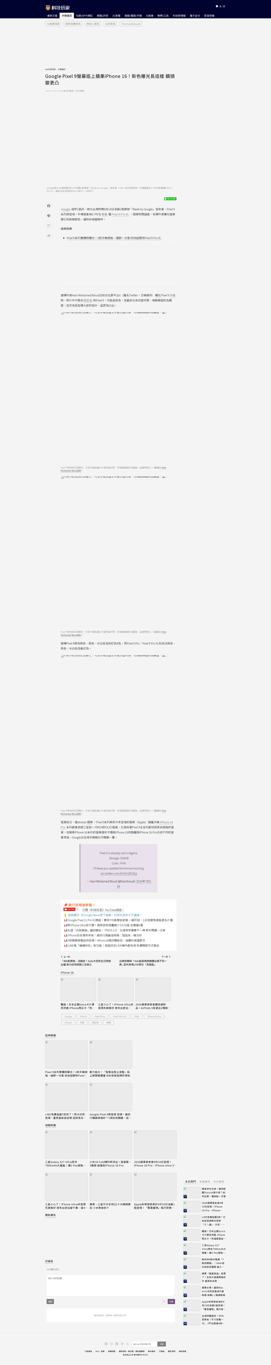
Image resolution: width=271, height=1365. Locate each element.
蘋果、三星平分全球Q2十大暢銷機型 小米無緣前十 (110, 1205)
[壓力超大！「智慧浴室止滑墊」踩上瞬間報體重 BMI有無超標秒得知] (111, 1055)
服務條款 (122, 1351)
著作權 (131, 1351)
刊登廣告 (88, 1351)
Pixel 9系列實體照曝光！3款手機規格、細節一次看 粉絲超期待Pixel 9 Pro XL (114, 238)
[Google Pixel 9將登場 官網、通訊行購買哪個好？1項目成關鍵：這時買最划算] (111, 1097)
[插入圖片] (164, 1301)
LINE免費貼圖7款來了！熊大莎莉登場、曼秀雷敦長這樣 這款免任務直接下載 (65, 1116)
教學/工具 (163, 15)
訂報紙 (161, 1351)
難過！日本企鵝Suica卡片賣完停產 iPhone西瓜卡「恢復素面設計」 (78, 1006)
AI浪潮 (149, 15)
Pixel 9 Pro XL (119, 1016)
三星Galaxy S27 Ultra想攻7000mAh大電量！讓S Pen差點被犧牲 (65, 1163)
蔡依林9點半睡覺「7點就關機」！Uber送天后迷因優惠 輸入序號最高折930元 (213, 1263)
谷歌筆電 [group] (110, 24)
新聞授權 (111, 1351)
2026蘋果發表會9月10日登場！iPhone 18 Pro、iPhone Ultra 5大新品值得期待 (154, 1163)
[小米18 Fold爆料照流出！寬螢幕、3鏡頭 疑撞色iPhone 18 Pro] (111, 1144)
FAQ (97, 1351)
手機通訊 (67, 15)
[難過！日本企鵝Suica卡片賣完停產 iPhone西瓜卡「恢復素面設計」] (78, 989)
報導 (90, 822)
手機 (82, 1022)
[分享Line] (48, 215)
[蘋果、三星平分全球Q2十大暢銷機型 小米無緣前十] (111, 1187)
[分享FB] (48, 205)
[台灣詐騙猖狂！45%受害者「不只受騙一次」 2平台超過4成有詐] (191, 1319)
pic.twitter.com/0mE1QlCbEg (119, 873)
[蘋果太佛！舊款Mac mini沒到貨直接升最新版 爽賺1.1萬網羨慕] (191, 1291)
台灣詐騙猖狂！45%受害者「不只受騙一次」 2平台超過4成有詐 (213, 1319)
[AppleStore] (127, 1344)
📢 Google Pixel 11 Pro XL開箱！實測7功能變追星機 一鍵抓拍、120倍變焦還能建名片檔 (118, 920)
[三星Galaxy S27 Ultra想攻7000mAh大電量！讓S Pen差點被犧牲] (66, 1144)
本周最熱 (204, 1181)
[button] (220, 6)
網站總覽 (182, 1351)
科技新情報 (179, 15)
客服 (102, 1351)
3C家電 (116, 15)
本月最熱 (218, 1181)
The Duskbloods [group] (131, 24)
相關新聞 (50, 1125)
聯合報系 (151, 1351)
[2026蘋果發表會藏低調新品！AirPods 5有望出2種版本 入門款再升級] (153, 989)
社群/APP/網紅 (84, 15)
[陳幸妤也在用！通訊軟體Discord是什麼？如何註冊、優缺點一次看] (191, 1192)
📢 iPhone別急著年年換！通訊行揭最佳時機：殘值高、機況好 (103, 935)
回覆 (171, 1301)
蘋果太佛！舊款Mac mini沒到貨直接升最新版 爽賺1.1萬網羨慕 (213, 1291)
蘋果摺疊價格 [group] (73, 24)
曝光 (158, 295)
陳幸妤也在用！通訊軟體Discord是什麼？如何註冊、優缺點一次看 (214, 1192)
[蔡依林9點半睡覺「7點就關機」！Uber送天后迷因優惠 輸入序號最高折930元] (191, 1263)
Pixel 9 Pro (100, 1016)
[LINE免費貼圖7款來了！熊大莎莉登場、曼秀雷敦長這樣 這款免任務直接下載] (66, 1097)
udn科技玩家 (50, 69)
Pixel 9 (83, 1016)
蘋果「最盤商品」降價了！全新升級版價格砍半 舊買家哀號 (214, 1277)
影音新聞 (209, 15)
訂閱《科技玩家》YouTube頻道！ (103, 910)
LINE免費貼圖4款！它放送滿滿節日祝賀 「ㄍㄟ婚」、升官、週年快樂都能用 (214, 1220)
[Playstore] (122, 1344)
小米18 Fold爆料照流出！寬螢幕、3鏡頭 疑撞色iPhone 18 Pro (110, 1163)
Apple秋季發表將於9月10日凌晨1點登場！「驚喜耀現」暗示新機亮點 (154, 1205)
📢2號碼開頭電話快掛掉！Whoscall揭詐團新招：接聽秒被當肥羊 (104, 940)
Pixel (136, 1016)
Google (68, 1016)
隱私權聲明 (140, 1351)
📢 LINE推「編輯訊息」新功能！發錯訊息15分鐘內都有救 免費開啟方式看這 (111, 945)
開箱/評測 (102, 15)
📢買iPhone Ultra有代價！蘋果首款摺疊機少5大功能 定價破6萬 (103, 925)
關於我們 (171, 1351)
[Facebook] (106, 1344)
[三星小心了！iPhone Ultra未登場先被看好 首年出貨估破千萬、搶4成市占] (115, 989)
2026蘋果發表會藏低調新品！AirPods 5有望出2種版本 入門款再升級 (153, 1006)
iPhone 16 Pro (154, 1016)
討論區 (49, 1261)
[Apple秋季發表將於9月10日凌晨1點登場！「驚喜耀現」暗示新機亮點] (155, 1187)
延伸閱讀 (50, 1035)
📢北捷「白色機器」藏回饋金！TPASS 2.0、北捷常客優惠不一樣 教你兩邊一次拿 (114, 930)
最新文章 (52, 15)
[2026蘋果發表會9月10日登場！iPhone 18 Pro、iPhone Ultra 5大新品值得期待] (155, 1144)
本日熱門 (190, 1181)
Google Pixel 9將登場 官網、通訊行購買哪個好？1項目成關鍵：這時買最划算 (110, 1116)
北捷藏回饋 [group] (53, 24)
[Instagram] (111, 1344)
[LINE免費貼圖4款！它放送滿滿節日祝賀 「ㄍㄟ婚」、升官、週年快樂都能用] (191, 1220)
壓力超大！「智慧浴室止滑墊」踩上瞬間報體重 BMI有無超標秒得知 (110, 1073)
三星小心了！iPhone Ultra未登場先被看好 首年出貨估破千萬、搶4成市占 (115, 1006)
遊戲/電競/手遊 (133, 15)
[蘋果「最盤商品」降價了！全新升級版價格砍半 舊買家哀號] (191, 1277)
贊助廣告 (50, 1215)
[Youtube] (217, 6)
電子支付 (195, 15)
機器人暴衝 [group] (93, 24)
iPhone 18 (67, 972)
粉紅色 (95, 1022)
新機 (109, 1022)
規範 (50, 1301)
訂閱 (161, 1344)
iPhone (68, 1022)
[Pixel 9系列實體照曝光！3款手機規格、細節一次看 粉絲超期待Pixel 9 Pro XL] (66, 1055)
